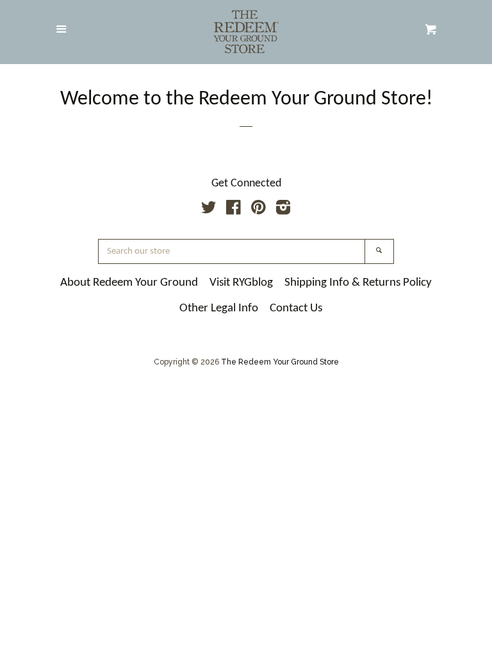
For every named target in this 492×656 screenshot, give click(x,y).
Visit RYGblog (241, 283)
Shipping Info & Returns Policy (358, 283)
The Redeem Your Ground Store (280, 361)
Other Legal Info (218, 308)
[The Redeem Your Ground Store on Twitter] (209, 210)
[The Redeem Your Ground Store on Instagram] (283, 210)
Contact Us (296, 308)
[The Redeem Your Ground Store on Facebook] (234, 210)
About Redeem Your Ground (129, 283)
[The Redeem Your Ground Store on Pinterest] (258, 210)
